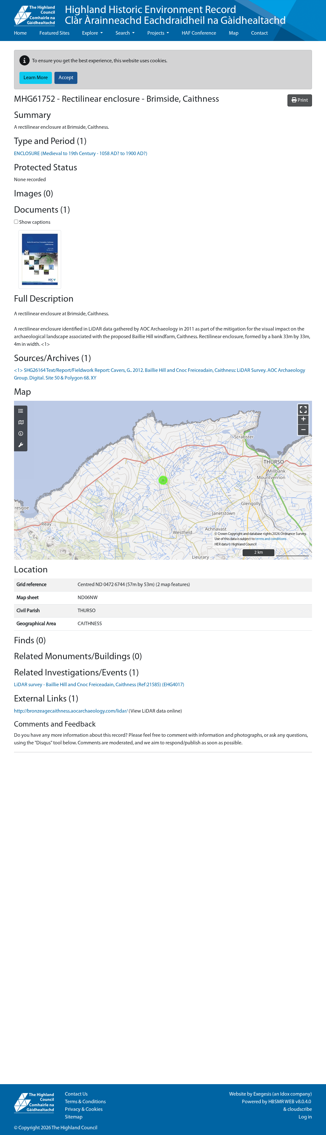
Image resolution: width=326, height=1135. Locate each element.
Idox (284, 1094)
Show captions (34, 222)
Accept (66, 77)
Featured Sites (54, 33)
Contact (259, 33)
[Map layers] (20, 411)
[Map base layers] (20, 423)
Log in (305, 1117)
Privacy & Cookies (84, 1109)
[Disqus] (163, 836)
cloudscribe (299, 1109)
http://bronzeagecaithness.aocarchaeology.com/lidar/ (71, 711)
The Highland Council (74, 1128)
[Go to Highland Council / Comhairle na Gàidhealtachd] (34, 13)
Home (20, 33)
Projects (156, 33)
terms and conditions (270, 539)
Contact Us (76, 1094)
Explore (90, 33)
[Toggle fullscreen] (303, 409)
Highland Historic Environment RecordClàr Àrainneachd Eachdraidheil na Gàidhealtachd (175, 15)
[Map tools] (20, 445)
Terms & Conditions (85, 1101)
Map (233, 33)
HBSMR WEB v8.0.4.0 (290, 1101)
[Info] (20, 434)
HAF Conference (199, 33)
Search (123, 33)
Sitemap (73, 1117)
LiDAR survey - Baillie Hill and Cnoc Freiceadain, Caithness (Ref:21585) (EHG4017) (99, 684)
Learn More (36, 77)
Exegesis (262, 1094)
